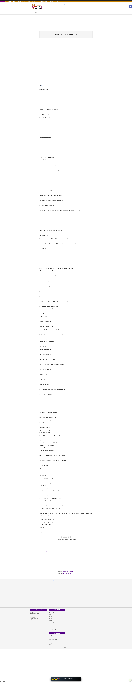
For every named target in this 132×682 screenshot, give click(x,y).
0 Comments (69, 37)
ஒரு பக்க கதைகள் (33, 618)
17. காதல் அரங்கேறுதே (10, 1)
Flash (31, 612)
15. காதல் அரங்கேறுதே (31, 1)
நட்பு (65, 37)
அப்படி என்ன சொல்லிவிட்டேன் (68, 571)
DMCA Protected (66, 647)
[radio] (62, 537)
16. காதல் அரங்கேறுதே (20, 1)
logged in (47, 551)
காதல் (31, 621)
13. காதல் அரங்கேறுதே (53, 1)
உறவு (31, 617)
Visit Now (54, 679)
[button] (130, 6)
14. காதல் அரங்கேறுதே (42, 1)
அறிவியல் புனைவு (33, 616)
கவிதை (31, 619)
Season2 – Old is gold (34, 614)
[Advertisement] (66, 24)
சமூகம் (63, 37)
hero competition (33, 613)
